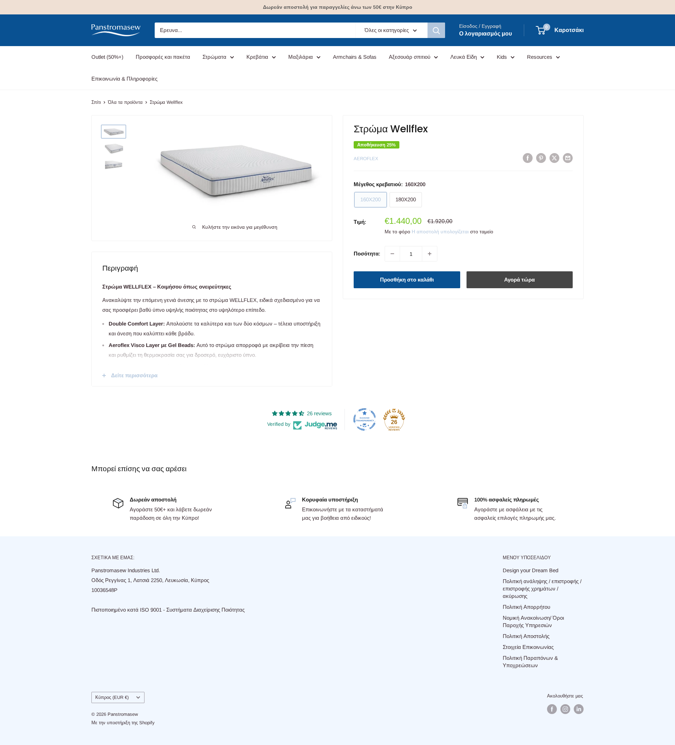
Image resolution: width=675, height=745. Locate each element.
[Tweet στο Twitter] (554, 158)
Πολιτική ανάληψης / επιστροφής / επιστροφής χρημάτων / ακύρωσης (542, 588)
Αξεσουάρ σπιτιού (409, 57)
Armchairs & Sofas (355, 57)
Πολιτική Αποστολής (526, 636)
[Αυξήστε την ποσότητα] (429, 253)
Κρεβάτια (257, 57)
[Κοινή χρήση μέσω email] (568, 158)
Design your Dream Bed (530, 570)
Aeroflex (366, 158)
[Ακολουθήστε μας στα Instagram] (565, 709)
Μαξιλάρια (300, 57)
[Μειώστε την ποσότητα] (392, 253)
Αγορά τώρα (519, 280)
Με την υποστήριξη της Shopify (123, 722)
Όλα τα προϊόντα (125, 102)
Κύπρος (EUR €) (112, 697)
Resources (539, 57)
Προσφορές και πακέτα (163, 57)
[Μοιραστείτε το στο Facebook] (528, 158)
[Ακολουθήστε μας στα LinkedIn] (579, 709)
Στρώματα (214, 57)
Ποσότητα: (367, 254)
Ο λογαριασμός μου (485, 34)
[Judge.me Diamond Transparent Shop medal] (364, 419)
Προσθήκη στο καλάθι (407, 280)
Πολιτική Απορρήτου (526, 607)
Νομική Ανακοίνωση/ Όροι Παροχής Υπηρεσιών (533, 621)
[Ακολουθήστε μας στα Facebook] (552, 709)
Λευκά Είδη (463, 57)
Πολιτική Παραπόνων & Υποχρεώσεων (530, 661)
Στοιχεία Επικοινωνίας (528, 647)
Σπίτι (96, 102)
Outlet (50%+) (107, 57)
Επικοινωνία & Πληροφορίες (124, 79)
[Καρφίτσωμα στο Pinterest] (541, 158)
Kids (502, 57)
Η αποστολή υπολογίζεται (440, 231)
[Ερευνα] (436, 30)
